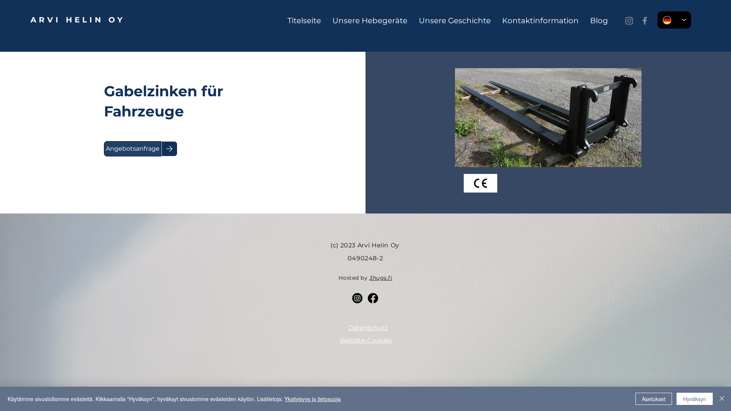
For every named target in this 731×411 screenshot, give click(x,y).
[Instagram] (629, 21)
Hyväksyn (694, 399)
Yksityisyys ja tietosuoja (312, 399)
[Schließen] (721, 399)
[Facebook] (645, 21)
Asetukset (654, 399)
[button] (132, 148)
